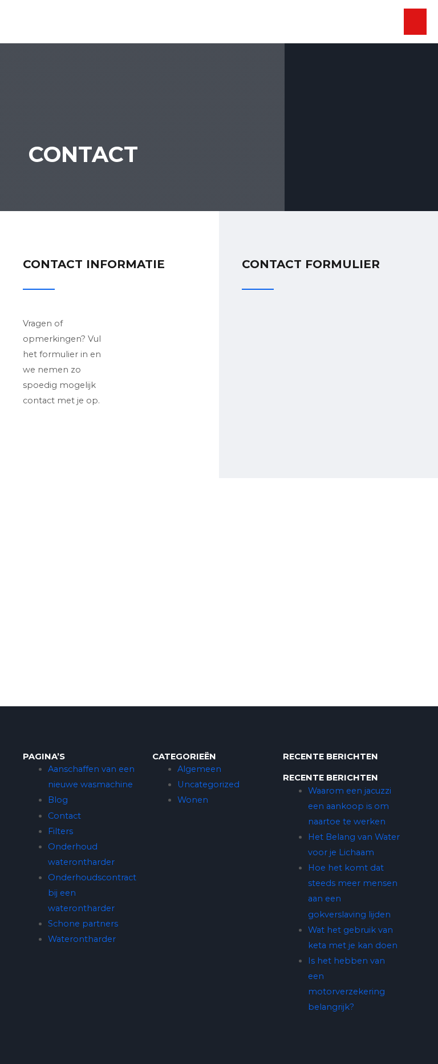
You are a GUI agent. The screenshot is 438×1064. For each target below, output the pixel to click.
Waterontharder (82, 939)
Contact (64, 816)
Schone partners (83, 924)
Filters (60, 831)
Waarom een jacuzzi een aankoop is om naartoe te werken (349, 806)
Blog (58, 800)
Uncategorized (208, 784)
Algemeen (199, 769)
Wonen (192, 800)
